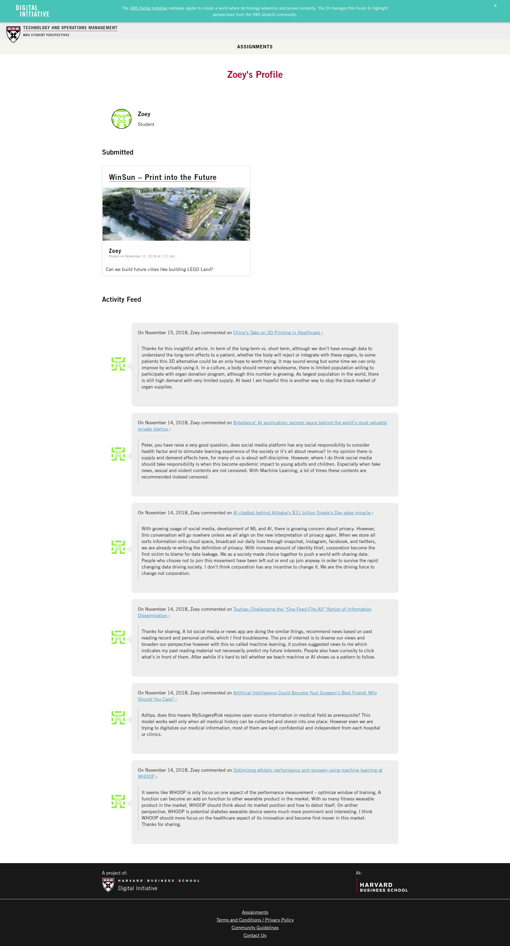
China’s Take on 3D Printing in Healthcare (277, 332)
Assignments (255, 46)
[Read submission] (176, 220)
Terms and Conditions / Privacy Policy (255, 920)
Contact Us (255, 935)
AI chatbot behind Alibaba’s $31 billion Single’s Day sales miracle (302, 512)
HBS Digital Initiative (148, 8)
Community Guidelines (255, 927)
